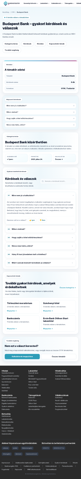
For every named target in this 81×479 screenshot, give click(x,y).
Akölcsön (18, 454)
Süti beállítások (51, 469)
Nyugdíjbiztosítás (8, 428)
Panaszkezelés (67, 466)
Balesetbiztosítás (7, 422)
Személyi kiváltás (61, 376)
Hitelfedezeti (6, 416)
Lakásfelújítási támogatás (37, 406)
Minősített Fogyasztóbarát (37, 379)
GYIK (13, 12)
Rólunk (75, 463)
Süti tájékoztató (43, 463)
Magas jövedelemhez (9, 400)
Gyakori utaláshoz (8, 406)
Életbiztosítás (6, 425)
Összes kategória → (68, 288)
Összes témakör (58, 357)
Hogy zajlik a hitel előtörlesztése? (20, 118)
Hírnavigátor (6, 454)
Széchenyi (59, 397)
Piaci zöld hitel (33, 385)
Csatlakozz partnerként (32, 466)
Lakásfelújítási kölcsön (9, 379)
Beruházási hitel (60, 406)
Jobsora (5, 448)
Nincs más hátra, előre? (16, 125)
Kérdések (27, 44)
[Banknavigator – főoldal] (12, 3)
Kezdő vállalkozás (61, 400)
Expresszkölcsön (31, 454)
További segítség (12, 50)
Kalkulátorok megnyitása (22, 356)
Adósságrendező (61, 373)
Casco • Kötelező (8, 431)
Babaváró (5, 385)
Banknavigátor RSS (11, 466)
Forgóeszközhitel (61, 409)
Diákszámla (5, 409)
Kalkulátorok (56, 3)
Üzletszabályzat (51, 466)
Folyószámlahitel (61, 403)
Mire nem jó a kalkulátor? (16, 106)
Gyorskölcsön (6, 382)
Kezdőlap (6, 12)
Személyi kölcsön (30, 3)
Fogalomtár (5, 469)
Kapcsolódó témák (56, 44)
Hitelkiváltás (6, 388)
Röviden (40, 44)
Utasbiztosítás (6, 434)
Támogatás (69, 3)
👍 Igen (32, 220)
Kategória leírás (11, 44)
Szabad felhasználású (62, 379)
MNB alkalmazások (33, 469)
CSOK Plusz (32, 400)
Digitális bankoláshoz (9, 403)
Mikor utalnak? (12, 112)
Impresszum (6, 463)
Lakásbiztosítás (7, 419)
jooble (15, 448)
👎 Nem (42, 220)
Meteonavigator (27, 448)
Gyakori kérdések (61, 463)
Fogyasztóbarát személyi (10, 376)
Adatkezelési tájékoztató (24, 463)
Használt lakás (33, 373)
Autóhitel (5, 391)
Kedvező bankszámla (9, 397)
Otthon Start (32, 382)
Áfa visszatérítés (34, 409)
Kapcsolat (18, 469)
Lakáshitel (44, 3)
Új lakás (31, 376)
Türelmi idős (32, 388)
